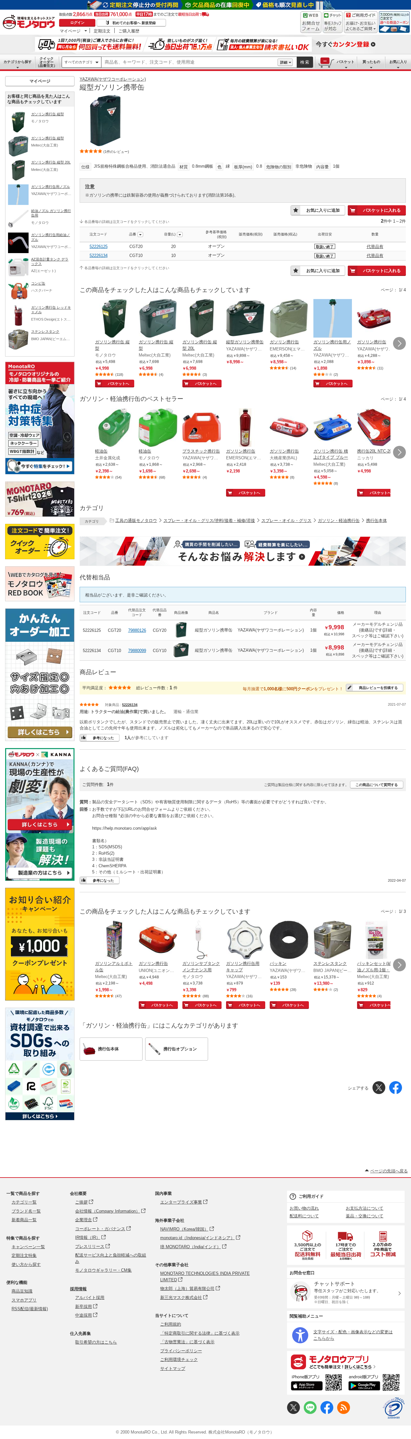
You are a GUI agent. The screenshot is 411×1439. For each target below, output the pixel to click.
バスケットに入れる (382, 210)
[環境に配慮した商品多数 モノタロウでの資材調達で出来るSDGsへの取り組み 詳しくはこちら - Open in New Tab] (39, 1118)
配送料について (304, 1216)
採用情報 (78, 1288)
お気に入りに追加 (323, 210)
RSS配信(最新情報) (30, 1308)
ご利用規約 (170, 1324)
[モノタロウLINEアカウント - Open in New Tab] (310, 1412)
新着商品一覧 (24, 1219)
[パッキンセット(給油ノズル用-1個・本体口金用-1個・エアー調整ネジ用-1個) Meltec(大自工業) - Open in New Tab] (376, 940)
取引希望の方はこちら (96, 1342)
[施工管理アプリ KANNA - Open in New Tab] (39, 830)
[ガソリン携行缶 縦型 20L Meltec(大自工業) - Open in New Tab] (201, 319)
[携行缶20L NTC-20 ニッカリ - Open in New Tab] (376, 428)
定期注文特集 (24, 1255)
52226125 (99, 246)
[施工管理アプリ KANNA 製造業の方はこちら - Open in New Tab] (39, 879)
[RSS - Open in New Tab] (343, 1412)
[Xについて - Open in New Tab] (293, 1412)
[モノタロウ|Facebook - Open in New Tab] (326, 1412)
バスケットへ (118, 383)
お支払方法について (364, 1208)
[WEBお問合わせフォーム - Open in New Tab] (310, 22)
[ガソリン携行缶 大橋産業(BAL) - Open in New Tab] (289, 428)
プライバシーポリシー (181, 1350)
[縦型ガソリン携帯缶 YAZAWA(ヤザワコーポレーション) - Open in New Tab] (245, 319)
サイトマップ (172, 1368)
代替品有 (375, 246)
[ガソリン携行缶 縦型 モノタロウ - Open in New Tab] (114, 319)
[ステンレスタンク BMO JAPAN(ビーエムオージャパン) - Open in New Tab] (332, 940)
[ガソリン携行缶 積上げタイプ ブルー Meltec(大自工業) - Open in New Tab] (332, 428)
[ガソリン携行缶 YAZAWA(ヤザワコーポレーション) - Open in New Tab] (376, 319)
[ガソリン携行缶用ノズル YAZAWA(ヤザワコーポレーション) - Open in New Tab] (332, 319)
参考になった (103, 738)
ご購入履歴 (128, 31)
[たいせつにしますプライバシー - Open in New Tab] (394, 1408)
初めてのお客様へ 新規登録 (134, 23)
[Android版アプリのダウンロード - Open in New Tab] (375, 1383)
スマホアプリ (24, 1300)
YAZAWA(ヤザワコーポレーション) (113, 79)
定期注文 (102, 31)
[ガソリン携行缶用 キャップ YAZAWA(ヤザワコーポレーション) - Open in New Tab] (245, 940)
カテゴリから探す (18, 62)
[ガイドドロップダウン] (361, 26)
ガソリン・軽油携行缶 (339, 520)
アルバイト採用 (89, 1297)
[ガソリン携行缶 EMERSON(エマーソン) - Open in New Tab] (289, 319)
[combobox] (189, 62)
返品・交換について (364, 1216)
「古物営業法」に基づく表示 (187, 1341)
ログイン (77, 22)
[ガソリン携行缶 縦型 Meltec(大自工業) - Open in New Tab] (158, 319)
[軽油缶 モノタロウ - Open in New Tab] (158, 428)
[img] (30, 22)
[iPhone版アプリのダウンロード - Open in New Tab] (316, 1383)
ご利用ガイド (311, 1196)
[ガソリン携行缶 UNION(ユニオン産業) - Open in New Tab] (158, 940)
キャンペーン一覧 (28, 1246)
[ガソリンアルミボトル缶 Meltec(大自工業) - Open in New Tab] (114, 940)
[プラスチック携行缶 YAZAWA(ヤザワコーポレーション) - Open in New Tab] (201, 428)
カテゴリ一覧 (24, 1202)
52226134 (99, 255)
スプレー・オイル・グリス (286, 520)
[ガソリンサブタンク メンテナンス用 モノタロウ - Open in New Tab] (201, 940)
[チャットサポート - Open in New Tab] (333, 22)
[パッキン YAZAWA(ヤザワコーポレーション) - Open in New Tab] (289, 940)
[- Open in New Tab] (308, 1245)
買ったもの (371, 62)
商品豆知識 (22, 1291)
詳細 (283, 62)
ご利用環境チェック (179, 1359)
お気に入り (398, 62)
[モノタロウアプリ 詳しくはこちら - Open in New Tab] (346, 1361)
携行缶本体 (376, 520)
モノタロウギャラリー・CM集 (103, 1270)
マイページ (70, 31)
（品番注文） (46, 62)
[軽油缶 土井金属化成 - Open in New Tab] (114, 428)
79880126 (137, 630)
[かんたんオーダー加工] (39, 739)
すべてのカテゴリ (79, 62)
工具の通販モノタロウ (136, 520)
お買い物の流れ (304, 1208)
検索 (305, 62)
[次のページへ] (399, 343)
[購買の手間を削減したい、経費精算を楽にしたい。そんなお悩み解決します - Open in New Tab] (243, 551)
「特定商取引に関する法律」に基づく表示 (200, 1333)
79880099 (137, 650)
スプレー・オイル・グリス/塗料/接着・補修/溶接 (209, 520)
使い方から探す (26, 1264)
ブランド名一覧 (26, 1211)
